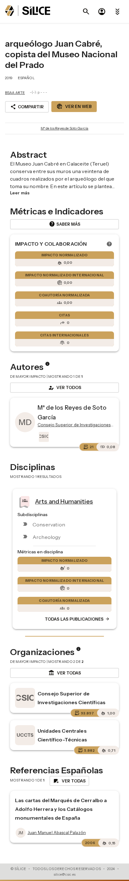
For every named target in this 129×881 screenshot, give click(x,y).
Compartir (27, 106)
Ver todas (64, 673)
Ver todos (64, 388)
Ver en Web (74, 106)
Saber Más (64, 224)
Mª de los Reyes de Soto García (65, 128)
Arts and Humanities (64, 501)
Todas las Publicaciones (77, 619)
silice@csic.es (64, 874)
